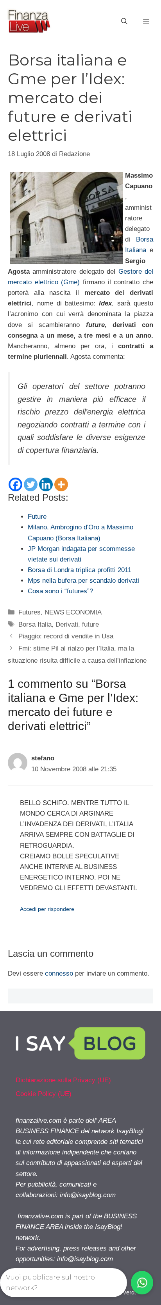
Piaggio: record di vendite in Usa (65, 636)
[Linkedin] (46, 484)
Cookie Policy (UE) (44, 1094)
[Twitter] (31, 484)
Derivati (66, 624)
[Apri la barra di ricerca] (124, 21)
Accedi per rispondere (47, 909)
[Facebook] (15, 484)
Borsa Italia (35, 624)
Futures (29, 612)
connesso (59, 973)
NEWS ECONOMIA (73, 612)
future (90, 624)
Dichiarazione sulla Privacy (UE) (63, 1080)
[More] (61, 484)
